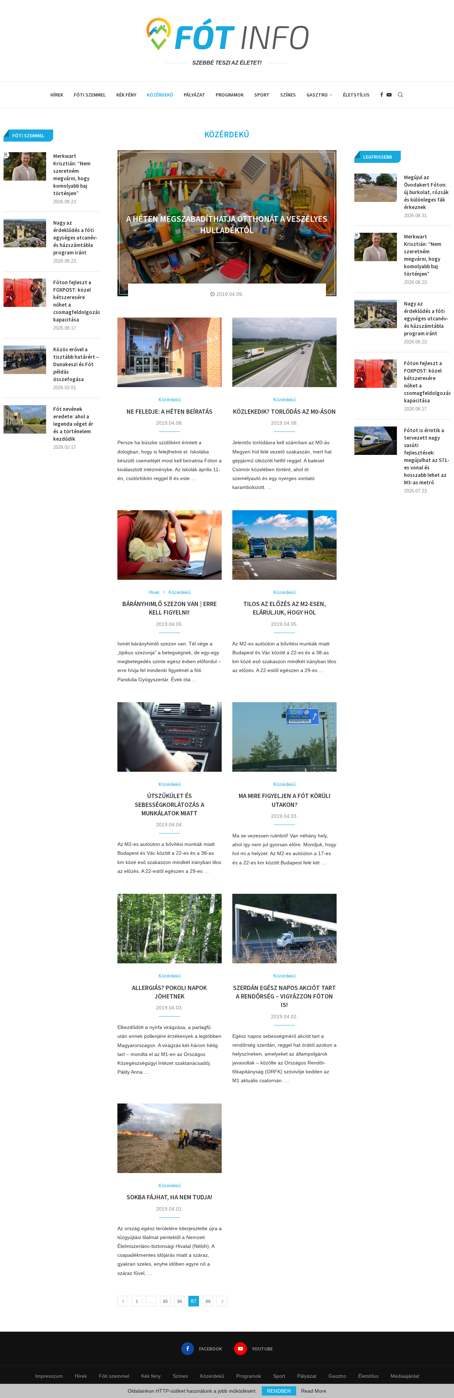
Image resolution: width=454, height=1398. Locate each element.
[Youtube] (389, 95)
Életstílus (356, 95)
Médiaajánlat (405, 1376)
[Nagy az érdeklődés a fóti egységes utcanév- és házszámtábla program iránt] (375, 314)
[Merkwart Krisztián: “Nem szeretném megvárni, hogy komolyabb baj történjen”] (375, 247)
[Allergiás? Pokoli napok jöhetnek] (169, 928)
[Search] (400, 95)
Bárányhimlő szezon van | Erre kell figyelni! (169, 608)
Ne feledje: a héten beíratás (169, 411)
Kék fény (126, 95)
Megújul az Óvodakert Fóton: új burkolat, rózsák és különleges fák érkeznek (426, 192)
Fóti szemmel (90, 95)
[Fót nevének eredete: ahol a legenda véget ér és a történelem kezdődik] (25, 419)
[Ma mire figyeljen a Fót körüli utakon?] (284, 737)
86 (179, 1301)
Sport (262, 95)
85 (165, 1301)
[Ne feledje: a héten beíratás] (169, 352)
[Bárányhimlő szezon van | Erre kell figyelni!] (169, 545)
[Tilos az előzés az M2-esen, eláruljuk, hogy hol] (284, 545)
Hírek (56, 95)
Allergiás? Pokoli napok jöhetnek (169, 992)
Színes (288, 95)
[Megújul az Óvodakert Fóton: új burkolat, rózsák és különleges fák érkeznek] (375, 188)
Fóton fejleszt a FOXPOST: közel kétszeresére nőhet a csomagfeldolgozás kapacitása (427, 382)
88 (207, 1301)
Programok (230, 95)
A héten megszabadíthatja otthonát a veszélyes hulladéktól (226, 224)
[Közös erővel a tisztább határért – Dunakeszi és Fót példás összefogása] (25, 360)
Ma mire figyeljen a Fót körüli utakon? (285, 800)
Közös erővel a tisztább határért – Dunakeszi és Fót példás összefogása (76, 364)
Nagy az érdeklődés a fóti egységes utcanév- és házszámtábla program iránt (426, 318)
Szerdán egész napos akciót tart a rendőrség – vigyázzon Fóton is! (284, 996)
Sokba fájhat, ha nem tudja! (169, 1197)
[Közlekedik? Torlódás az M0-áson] (284, 352)
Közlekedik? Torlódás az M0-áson (284, 411)
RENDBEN (279, 1391)
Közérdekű (160, 95)
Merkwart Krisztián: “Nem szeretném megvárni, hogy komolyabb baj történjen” (422, 255)
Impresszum (49, 1376)
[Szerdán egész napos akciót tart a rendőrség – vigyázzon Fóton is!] (284, 928)
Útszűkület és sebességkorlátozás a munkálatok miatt (169, 804)
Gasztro (317, 95)
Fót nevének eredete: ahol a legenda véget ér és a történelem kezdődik (73, 424)
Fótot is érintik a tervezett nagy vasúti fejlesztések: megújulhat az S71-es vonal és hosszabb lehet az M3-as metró (426, 456)
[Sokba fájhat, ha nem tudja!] (169, 1138)
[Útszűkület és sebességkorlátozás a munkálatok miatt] (169, 737)
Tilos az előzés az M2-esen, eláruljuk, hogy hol (284, 608)
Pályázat (194, 95)
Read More (313, 1390)
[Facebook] (381, 95)
